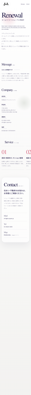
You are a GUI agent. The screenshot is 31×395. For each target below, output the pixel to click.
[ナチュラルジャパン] (6, 4)
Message (23, 4)
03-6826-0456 (6, 120)
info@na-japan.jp (6, 122)
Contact (27, 4)
